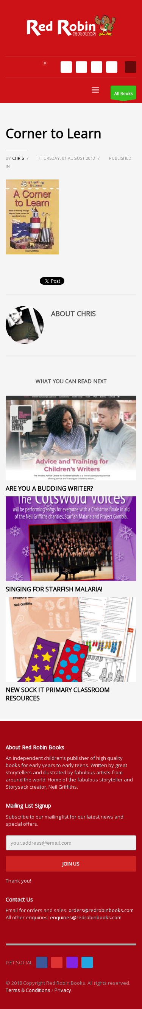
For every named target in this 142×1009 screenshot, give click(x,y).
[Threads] (111, 67)
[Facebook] (66, 67)
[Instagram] (96, 67)
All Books (123, 93)
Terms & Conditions (28, 990)
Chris (18, 158)
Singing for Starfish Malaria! (54, 589)
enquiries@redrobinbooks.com (86, 917)
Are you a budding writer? (49, 488)
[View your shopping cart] (47, 67)
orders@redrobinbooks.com (101, 910)
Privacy (63, 990)
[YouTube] (81, 67)
